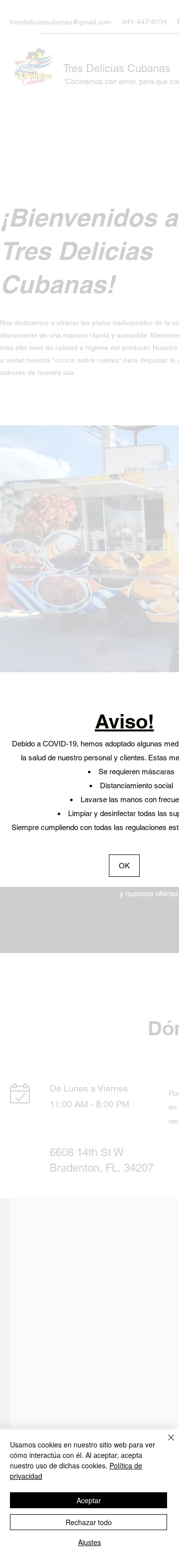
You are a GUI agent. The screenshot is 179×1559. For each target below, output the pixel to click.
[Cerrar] (165, 1443)
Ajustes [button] (89, 1542)
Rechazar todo (89, 1522)
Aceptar (89, 1500)
